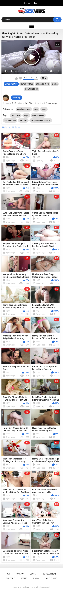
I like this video (16, 78)
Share (55, 84)
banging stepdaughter (40, 120)
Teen (44, 109)
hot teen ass (10, 120)
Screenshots (42, 84)
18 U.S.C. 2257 (51, 578)
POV (36, 109)
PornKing (16, 98)
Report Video (27, 84)
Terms (24, 578)
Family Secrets (23, 109)
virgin (26, 115)
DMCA (36, 578)
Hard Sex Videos (28, 587)
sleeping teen (38, 115)
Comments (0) (31, 89)
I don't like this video (20, 78)
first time (15, 115)
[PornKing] (6, 97)
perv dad (23, 120)
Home (7, 574)
